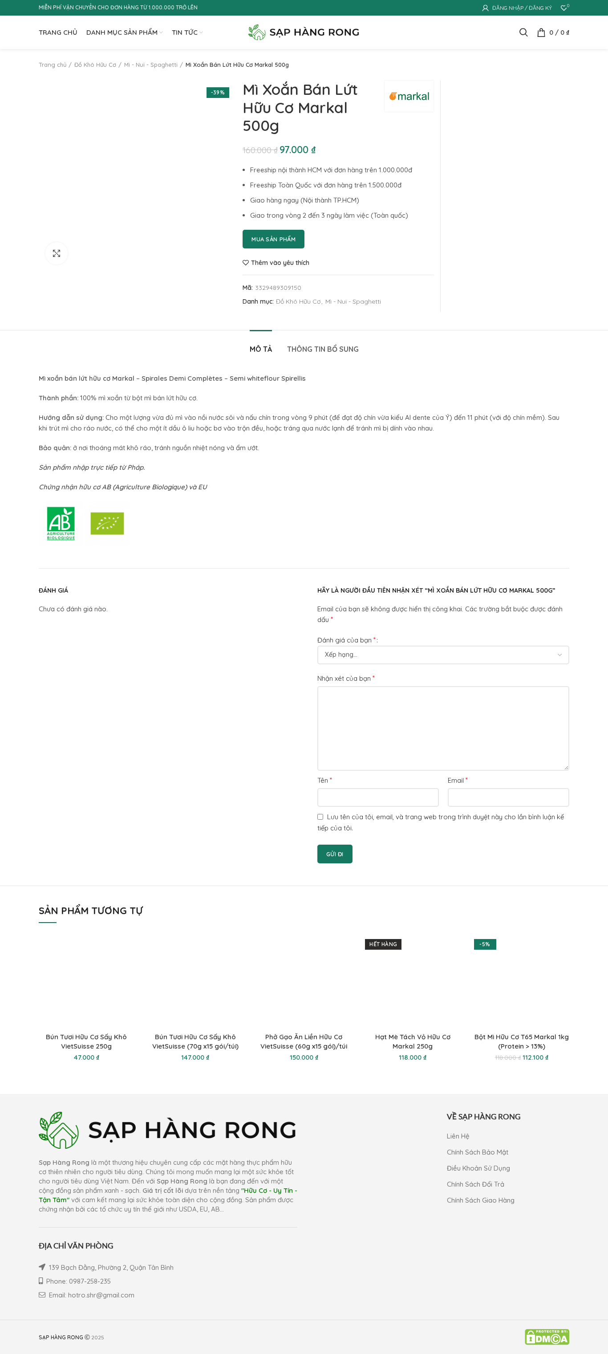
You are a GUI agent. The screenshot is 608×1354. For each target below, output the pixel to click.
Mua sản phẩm (273, 239)
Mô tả (261, 349)
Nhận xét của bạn (346, 678)
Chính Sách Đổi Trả (475, 1184)
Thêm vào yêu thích (280, 263)
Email (458, 780)
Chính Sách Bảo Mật (477, 1152)
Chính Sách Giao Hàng (481, 1200)
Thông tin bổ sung (323, 349)
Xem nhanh (127, 947)
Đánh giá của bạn (346, 639)
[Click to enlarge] (56, 253)
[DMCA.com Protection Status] (547, 1336)
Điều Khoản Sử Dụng (478, 1168)
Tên (324, 780)
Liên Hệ (458, 1136)
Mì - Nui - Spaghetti (151, 64)
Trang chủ (52, 64)
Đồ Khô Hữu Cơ (95, 64)
